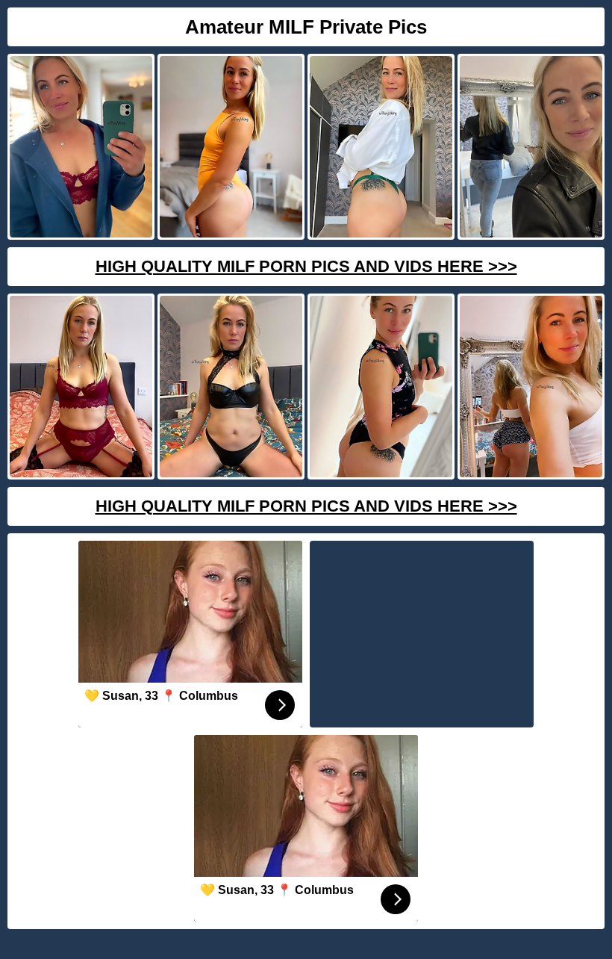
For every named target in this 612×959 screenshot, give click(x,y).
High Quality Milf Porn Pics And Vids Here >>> (306, 266)
